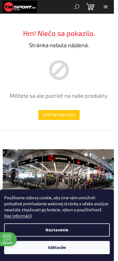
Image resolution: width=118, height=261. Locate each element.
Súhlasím (57, 248)
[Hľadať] (76, 6)
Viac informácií (18, 216)
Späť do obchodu (59, 115)
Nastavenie (57, 230)
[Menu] (105, 6)
